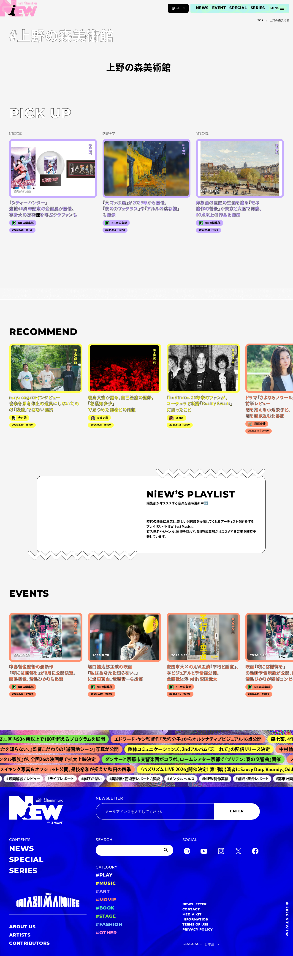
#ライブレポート (52, 779)
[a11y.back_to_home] (18, 10)
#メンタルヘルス (172, 779)
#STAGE (106, 916)
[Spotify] (187, 852)
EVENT (219, 8)
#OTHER (106, 933)
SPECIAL (238, 8)
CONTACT (191, 909)
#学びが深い (83, 779)
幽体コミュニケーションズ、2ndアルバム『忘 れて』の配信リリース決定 (186, 749)
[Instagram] (221, 852)
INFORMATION (195, 919)
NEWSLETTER (109, 798)
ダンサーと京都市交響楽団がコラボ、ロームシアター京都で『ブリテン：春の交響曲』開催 (182, 759)
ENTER (237, 811)
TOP (261, 20)
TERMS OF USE (195, 924)
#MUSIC (106, 883)
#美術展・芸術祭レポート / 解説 (126, 779)
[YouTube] (204, 852)
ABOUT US (22, 927)
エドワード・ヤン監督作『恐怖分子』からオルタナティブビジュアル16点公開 (173, 739)
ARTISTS (19, 935)
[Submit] (166, 850)
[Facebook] (255, 852)
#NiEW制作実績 (206, 779)
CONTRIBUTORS (29, 943)
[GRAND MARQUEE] (48, 900)
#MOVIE (106, 900)
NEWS (202, 8)
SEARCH (104, 840)
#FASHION (109, 925)
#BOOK (105, 908)
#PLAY (104, 875)
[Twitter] (238, 852)
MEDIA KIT (191, 914)
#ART (103, 892)
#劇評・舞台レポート (243, 779)
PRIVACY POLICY (197, 929)
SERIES (258, 8)
